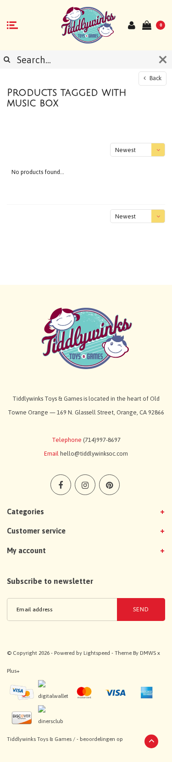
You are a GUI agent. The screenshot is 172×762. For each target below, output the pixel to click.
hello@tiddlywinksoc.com (94, 453)
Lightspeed (96, 653)
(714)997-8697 (102, 439)
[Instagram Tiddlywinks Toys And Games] (85, 484)
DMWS (148, 653)
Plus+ (13, 671)
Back (154, 78)
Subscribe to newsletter (50, 581)
